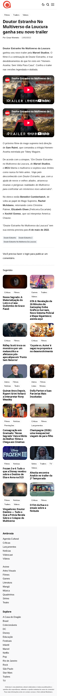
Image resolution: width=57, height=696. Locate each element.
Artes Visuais (9, 571)
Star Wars (7, 673)
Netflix (6, 653)
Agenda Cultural (11, 539)
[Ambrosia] (7, 4)
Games (6, 578)
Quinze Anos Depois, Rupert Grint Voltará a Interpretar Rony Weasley (14, 395)
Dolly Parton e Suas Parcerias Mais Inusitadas (40, 393)
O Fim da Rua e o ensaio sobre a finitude (39, 508)
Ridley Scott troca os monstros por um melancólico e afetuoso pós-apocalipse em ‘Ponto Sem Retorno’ (15, 353)
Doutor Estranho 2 (25, 238)
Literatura (7, 582)
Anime (6, 567)
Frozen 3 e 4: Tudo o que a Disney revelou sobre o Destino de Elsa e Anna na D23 (14, 473)
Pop (5, 657)
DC (4, 629)
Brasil (5, 621)
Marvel (6, 649)
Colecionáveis (10, 625)
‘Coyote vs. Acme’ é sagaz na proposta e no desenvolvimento (41, 348)
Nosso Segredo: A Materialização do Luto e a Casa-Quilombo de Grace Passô (13, 303)
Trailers (6, 677)
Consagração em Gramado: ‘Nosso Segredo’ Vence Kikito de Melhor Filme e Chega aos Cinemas (15, 436)
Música (6, 590)
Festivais (7, 641)
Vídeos (6, 559)
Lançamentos (9, 547)
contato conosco (30, 692)
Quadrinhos (8, 594)
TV (4, 681)
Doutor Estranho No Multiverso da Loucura (20, 242)
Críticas (6, 543)
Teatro (6, 602)
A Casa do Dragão (12, 617)
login (27, 254)
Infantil (6, 645)
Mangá (6, 586)
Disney (6, 633)
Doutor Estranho (10, 238)
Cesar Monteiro (12, 37)
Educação (8, 637)
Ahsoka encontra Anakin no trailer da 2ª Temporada (41, 475)
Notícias (7, 551)
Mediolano (49, 692)
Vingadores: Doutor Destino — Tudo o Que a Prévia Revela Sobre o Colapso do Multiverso (14, 515)
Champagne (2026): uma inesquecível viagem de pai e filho (41, 433)
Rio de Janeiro (10, 661)
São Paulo (8, 669)
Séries (6, 598)
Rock (5, 665)
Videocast (8, 555)
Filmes (6, 575)
